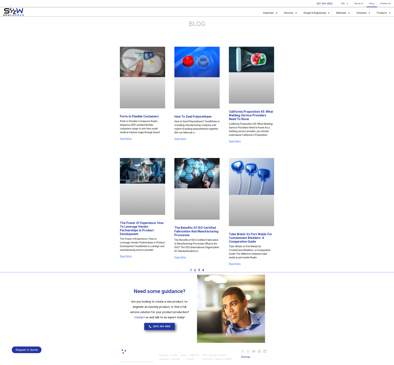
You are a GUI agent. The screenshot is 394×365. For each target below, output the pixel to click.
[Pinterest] (259, 351)
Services (288, 12)
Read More (126, 138)
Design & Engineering (315, 12)
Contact (139, 317)
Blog (372, 3)
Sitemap (245, 356)
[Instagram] (248, 351)
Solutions (361, 12)
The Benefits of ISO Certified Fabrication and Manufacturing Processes (196, 231)
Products (382, 12)
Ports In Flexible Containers (139, 116)
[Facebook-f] (242, 351)
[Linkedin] (264, 351)
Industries (268, 12)
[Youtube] (253, 351)
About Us (358, 3)
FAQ (343, 3)
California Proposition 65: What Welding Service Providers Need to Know (251, 115)
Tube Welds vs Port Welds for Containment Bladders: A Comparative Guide (250, 237)
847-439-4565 (324, 3)
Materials (341, 12)
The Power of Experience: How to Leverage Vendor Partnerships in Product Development (142, 228)
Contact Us (385, 3)
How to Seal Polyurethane (192, 116)
